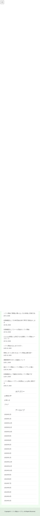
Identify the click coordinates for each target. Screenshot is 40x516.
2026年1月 (7, 419)
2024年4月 (7, 496)
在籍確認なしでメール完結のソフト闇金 (16, 329)
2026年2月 (7, 414)
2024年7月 (7, 483)
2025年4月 (7, 449)
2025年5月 (7, 444)
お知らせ (7, 400)
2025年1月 (7, 457)
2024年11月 (8, 466)
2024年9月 (7, 475)
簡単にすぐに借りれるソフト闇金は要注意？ (18, 353)
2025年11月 (8, 427)
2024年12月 (8, 462)
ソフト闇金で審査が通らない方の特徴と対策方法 (19, 313)
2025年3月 (7, 453)
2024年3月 (7, 500)
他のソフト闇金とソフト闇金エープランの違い (19, 367)
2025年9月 (7, 436)
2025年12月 (8, 423)
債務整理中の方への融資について (14, 360)
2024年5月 (7, 492)
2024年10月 (8, 470)
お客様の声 (7, 396)
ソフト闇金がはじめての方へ (13, 346)
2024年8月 (7, 479)
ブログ (6, 404)
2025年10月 (8, 431)
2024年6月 (7, 487)
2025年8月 (7, 440)
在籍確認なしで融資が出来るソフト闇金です (18, 374)
